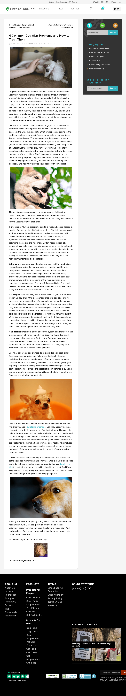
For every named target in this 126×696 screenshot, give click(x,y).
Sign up (113, 88)
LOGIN (116, 9)
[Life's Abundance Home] (22, 9)
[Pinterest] (84, 588)
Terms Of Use (55, 602)
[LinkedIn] (89, 588)
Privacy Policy (55, 598)
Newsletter (10, 615)
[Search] (90, 8)
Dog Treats (32, 631)
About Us (10, 588)
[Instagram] (79, 588)
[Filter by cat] (102, 25)
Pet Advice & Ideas (48, 44)
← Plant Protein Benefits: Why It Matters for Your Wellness (21, 26)
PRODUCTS (44, 9)
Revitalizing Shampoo (36, 427)
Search (113, 33)
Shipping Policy (55, 594)
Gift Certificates (34, 615)
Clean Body (32, 601)
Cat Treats (31, 652)
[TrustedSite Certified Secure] (53, 676)
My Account (116, 2)
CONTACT (75, 9)
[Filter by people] (115, 25)
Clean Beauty (33, 597)
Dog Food (31, 628)
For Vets (9, 605)
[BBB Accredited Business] (87, 676)
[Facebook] (74, 588)
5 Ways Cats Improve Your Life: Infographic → (60, 26)
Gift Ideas (31, 663)
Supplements (32, 604)
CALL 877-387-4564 (101, 2)
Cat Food (31, 649)
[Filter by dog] (89, 25)
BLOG (61, 9)
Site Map (52, 605)
